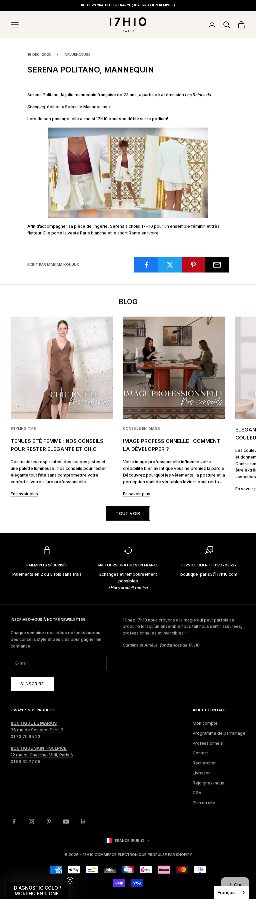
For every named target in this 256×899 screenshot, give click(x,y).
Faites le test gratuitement (184, 5)
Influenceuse (77, 54)
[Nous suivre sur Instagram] (31, 821)
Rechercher (204, 762)
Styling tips (23, 428)
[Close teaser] (70, 880)
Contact (200, 752)
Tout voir (128, 513)
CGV (197, 792)
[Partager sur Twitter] (170, 264)
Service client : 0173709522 (209, 565)
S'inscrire (32, 683)
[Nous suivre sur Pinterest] (48, 821)
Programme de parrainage (219, 733)
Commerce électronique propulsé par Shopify (143, 854)
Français (227, 892)
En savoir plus (24, 493)
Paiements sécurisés (47, 565)
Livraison (202, 772)
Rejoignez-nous (208, 782)
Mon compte (205, 723)
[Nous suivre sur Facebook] (14, 821)
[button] (37, 890)
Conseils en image (141, 428)
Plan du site (204, 802)
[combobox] (231, 892)
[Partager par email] (217, 264)
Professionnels (208, 743)
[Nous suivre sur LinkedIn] (83, 821)
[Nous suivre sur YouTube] (66, 821)
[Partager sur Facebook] (146, 264)
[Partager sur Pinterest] (193, 264)
